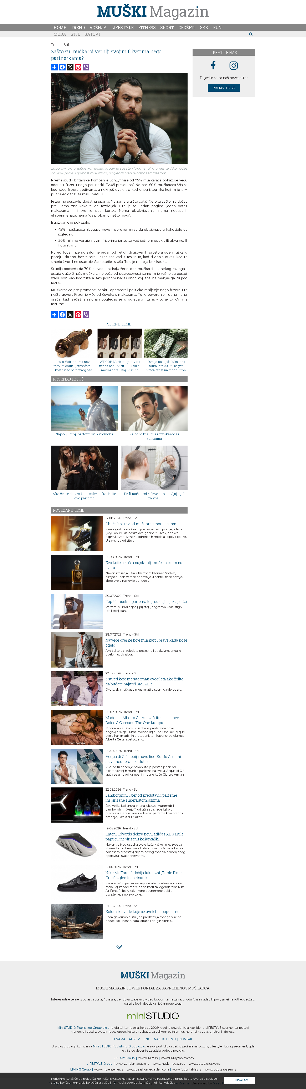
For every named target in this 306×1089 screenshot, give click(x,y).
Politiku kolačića (163, 1082)
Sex (204, 27)
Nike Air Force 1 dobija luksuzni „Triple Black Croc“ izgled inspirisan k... (144, 875)
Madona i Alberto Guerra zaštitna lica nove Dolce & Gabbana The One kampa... (142, 720)
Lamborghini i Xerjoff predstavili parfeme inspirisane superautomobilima (141, 798)
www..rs (148, 1058)
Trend (78, 27)
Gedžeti (186, 27)
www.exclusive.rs (204, 1064)
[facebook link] (213, 65)
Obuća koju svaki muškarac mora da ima (141, 523)
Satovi (92, 34)
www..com (177, 1058)
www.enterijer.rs (108, 1069)
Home (59, 27)
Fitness (147, 27)
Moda (59, 34)
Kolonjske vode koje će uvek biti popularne (142, 911)
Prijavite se (224, 88)
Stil (75, 34)
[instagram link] (233, 66)
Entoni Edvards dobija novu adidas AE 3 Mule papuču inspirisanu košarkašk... (145, 836)
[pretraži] (251, 35)
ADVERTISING (139, 1039)
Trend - (57, 44)
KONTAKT (186, 1039)
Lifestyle (122, 27)
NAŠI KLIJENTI (165, 1039)
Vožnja (98, 27)
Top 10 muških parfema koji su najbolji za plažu (146, 601)
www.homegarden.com (148, 1069)
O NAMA (118, 1039)
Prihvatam (239, 1080)
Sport (167, 27)
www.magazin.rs (132, 1064)
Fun (217, 27)
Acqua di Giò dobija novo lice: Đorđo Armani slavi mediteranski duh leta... (143, 759)
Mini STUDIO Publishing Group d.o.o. (83, 1028)
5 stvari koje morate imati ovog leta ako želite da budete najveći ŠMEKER (144, 681)
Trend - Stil (130, 518)
